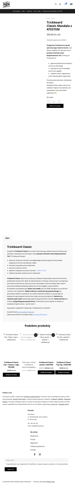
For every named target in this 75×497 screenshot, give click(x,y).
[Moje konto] (60, 4)
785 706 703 (34, 423)
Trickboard (29, 11)
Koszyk (32, 439)
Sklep (23, 11)
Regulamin (34, 443)
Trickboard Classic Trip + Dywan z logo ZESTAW (11, 364)
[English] (51, 4)
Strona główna (16, 11)
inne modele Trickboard (26, 312)
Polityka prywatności (37, 446)
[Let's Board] (6, 4)
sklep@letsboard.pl (38, 426)
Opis (7, 238)
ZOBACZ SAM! (41, 271)
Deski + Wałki (37, 11)
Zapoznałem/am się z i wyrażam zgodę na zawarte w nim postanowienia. (37, 464)
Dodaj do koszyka (55, 106)
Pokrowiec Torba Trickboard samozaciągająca (29, 364)
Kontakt (33, 450)
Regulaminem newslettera (28, 464)
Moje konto (34, 436)
